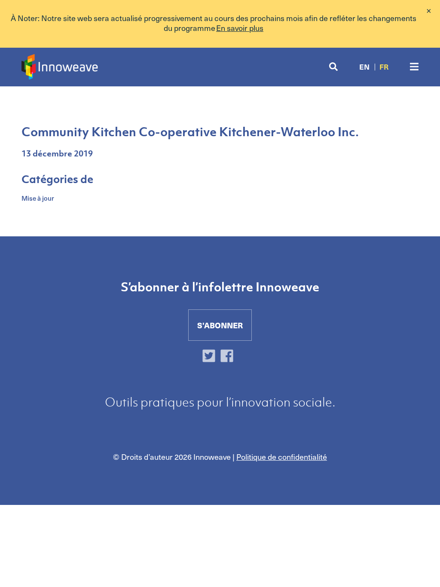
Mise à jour (37, 198)
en (364, 66)
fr (383, 66)
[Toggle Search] (333, 67)
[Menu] (414, 67)
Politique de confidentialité (281, 456)
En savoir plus (239, 28)
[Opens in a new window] (211, 357)
